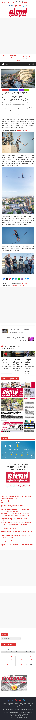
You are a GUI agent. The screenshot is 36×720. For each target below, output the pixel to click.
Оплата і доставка (8, 703)
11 (7, 659)
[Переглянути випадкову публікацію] (33, 64)
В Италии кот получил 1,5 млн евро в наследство (20, 331)
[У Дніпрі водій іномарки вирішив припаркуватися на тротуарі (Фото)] (29, 352)
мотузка (9, 104)
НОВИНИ (5, 90)
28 (21, 664)
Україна (21, 90)
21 (21, 662)
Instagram (20, 285)
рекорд (14, 104)
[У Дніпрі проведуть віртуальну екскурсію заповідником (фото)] (17, 352)
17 (2, 662)
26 (12, 664)
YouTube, (24, 283)
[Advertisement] (18, 36)
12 (12, 659)
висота (21, 102)
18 (7, 662)
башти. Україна (15, 102)
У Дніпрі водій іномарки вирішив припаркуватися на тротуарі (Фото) (29, 365)
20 (16, 662)
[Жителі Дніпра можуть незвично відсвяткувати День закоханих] (6, 352)
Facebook (14, 285)
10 (2, 659)
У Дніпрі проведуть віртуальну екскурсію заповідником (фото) (17, 363)
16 (31, 659)
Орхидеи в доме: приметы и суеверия (16, 339)
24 (2, 664)
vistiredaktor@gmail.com (20, 717)
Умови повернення (21, 703)
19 (12, 662)
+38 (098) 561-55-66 (19, 716)
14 (21, 659)
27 (16, 664)
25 (7, 664)
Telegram (19, 130)
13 (16, 659)
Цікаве (26, 90)
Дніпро (25, 102)
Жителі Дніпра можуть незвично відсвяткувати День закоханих (6, 364)
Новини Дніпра (13, 90)
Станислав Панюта (20, 104)
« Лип (17, 671)
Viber (26, 130)
